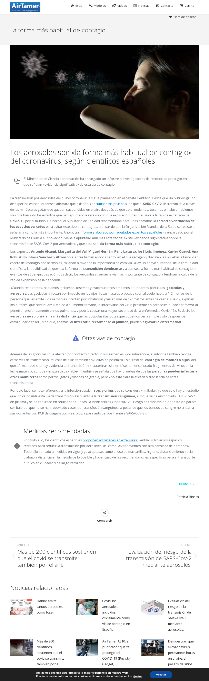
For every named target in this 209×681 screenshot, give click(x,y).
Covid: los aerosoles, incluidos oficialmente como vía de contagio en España (116, 615)
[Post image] (21, 607)
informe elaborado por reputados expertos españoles (121, 232)
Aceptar (161, 675)
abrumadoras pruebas (109, 204)
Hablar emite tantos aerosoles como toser (50, 607)
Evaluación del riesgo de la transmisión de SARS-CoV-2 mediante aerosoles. (179, 615)
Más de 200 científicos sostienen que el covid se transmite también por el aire (50, 655)
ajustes (137, 676)
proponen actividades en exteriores (110, 440)
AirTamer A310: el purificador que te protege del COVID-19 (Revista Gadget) (116, 652)
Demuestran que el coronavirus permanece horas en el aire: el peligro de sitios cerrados (181, 655)
